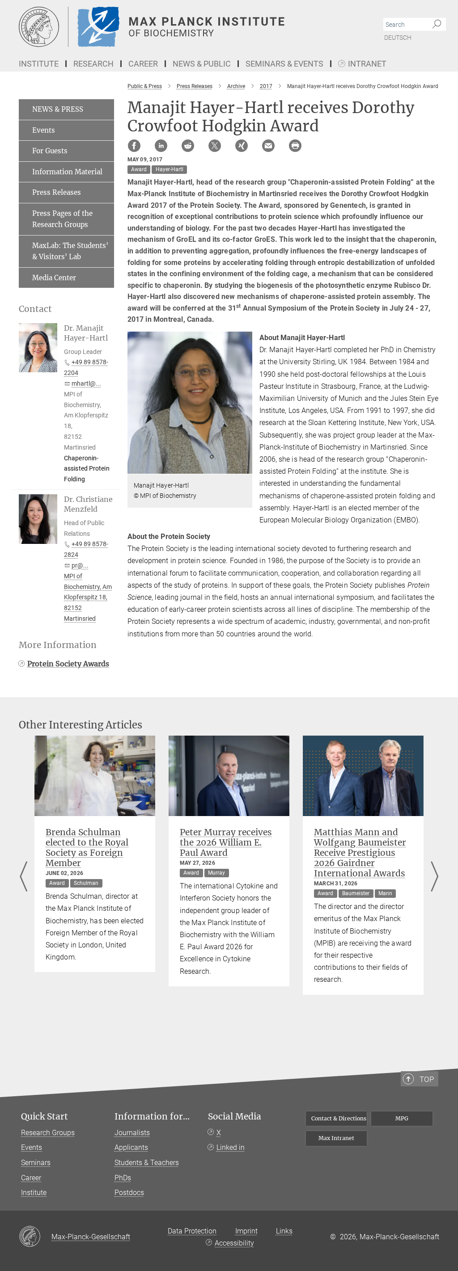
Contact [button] (35, 309)
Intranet (367, 64)
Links (284, 1231)
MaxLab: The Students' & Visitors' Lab (70, 251)
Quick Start (44, 1116)
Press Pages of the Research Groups (62, 219)
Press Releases (56, 192)
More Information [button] (58, 645)
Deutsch (397, 37)
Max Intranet (336, 1138)
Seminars (36, 1162)
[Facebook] (134, 145)
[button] (244, 467)
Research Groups (48, 1132)
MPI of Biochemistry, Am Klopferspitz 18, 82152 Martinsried (88, 597)
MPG (401, 1118)
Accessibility (234, 1243)
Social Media (234, 1116)
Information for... (152, 1116)
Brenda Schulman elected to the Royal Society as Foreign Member (87, 847)
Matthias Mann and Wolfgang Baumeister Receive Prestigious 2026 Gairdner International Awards (360, 853)
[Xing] (241, 145)
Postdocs (129, 1192)
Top (427, 1079)
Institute (34, 1192)
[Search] (437, 24)
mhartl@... (86, 383)
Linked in (230, 1147)
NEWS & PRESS (57, 109)
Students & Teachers (146, 1162)
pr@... (80, 565)
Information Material (67, 172)
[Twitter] (214, 145)
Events (43, 130)
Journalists (132, 1132)
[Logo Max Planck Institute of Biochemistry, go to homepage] (186, 27)
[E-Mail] (268, 145)
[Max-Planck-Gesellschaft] (35, 1237)
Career (31, 1178)
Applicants (131, 1147)
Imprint (246, 1231)
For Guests (50, 151)
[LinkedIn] (161, 145)
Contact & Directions (338, 1118)
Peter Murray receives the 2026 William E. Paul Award (226, 842)
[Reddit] (188, 145)
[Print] (295, 145)
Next (434, 877)
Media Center (54, 278)
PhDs (122, 1178)
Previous (23, 877)
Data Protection (192, 1231)
